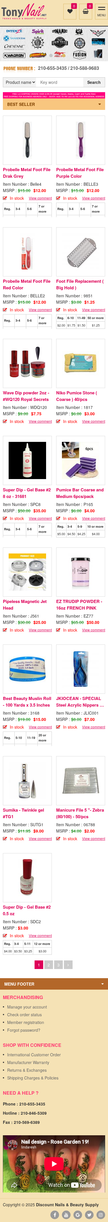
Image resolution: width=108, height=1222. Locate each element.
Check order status (24, 1014)
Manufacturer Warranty (28, 1062)
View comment (40, 197)
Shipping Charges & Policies (32, 1078)
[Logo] (24, 11)
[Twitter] (89, 1215)
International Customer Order (34, 1054)
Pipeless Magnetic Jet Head (25, 604)
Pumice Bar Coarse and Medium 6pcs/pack (80, 493)
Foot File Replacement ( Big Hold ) (80, 284)
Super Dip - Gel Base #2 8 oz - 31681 (27, 493)
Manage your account (27, 1007)
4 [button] (63, 55)
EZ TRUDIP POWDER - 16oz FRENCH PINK (79, 604)
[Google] (77, 1215)
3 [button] (57, 55)
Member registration (25, 1022)
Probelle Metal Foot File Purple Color (80, 172)
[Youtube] (66, 1215)
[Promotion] (54, 95)
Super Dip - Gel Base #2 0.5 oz (27, 910)
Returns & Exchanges (27, 1070)
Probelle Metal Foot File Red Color (26, 284)
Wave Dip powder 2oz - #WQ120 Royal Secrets (26, 395)
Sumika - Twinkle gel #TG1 (23, 813)
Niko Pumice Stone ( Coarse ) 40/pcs (76, 395)
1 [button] (44, 55)
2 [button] (51, 55)
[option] (54, 44)
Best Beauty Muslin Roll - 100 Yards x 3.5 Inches (27, 701)
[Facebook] (54, 1215)
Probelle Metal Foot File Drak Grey (26, 172)
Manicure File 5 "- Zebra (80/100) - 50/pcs (80, 813)
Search (94, 82)
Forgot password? (23, 1030)
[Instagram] (100, 1215)
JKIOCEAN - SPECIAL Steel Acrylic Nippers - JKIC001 (78, 701)
